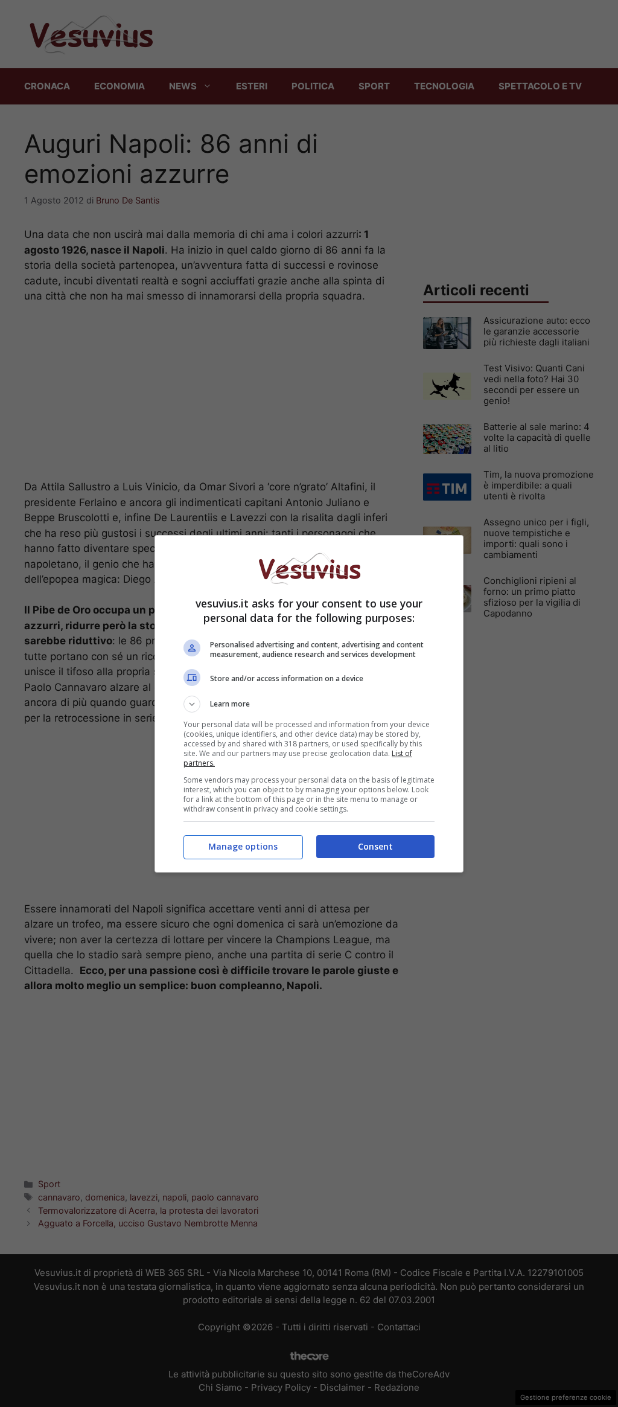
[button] (309, 704)
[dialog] (309, 704)
